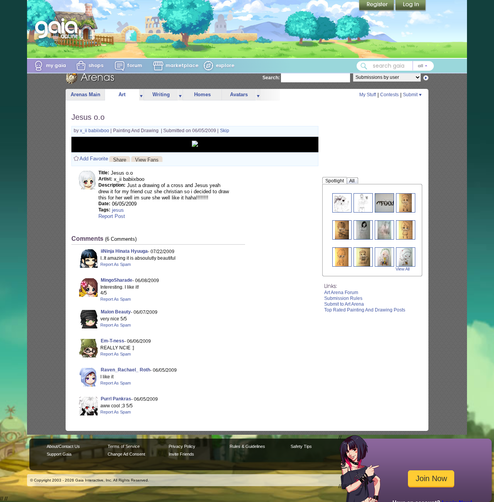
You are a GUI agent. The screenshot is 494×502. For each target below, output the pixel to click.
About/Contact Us (63, 446)
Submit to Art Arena (344, 304)
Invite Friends (181, 454)
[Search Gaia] (364, 66)
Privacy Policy (182, 446)
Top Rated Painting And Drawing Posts (364, 310)
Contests (389, 94)
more (141, 94)
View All (402, 269)
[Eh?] (363, 230)
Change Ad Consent (126, 454)
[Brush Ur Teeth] (363, 203)
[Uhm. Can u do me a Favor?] (406, 230)
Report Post (111, 216)
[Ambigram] (387, 203)
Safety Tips (301, 446)
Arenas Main (85, 94)
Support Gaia (59, 454)
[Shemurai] (342, 230)
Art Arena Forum (341, 292)
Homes (202, 94)
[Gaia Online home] (58, 28)
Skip (224, 130)
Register (377, 6)
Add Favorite (94, 159)
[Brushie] (405, 203)
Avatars (239, 94)
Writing (161, 94)
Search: (271, 77)
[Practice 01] (384, 230)
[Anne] (406, 257)
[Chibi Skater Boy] (341, 257)
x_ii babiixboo (95, 130)
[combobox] (395, 66)
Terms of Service (124, 446)
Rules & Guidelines (247, 446)
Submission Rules (343, 298)
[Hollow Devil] (341, 203)
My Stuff (367, 94)
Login (410, 6)
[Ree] (363, 257)
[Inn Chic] (384, 257)
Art (121, 94)
